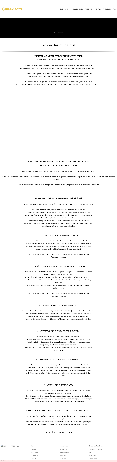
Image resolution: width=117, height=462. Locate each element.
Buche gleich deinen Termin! (58, 432)
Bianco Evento (64, 452)
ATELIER (33, 449)
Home (55, 32)
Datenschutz (93, 459)
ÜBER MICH (34, 452)
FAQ (90, 452)
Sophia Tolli (63, 449)
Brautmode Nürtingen (95, 449)
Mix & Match (63, 455)
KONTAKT (34, 459)
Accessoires (63, 459)
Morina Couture (64, 446)
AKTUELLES (35, 455)
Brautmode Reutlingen (96, 446)
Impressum (92, 455)
